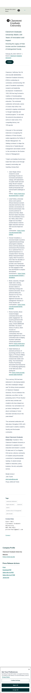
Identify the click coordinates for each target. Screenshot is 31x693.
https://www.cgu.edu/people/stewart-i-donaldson (17, 275)
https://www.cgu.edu (9, 557)
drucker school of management (13, 510)
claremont (19, 504)
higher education (10, 504)
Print (4, 567)
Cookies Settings (15, 680)
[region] (15, 680)
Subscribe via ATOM (9, 575)
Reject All (15, 685)
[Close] (29, 669)
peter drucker (9, 513)
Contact (8, 535)
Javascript (6, 577)
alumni (7, 507)
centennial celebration (11, 501)
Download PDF (7, 570)
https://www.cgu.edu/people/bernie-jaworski (17, 306)
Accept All (15, 690)
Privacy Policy (6, 677)
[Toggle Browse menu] (24, 10)
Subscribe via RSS (8, 572)
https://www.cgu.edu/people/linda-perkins (17, 232)
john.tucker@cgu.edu (12, 479)
